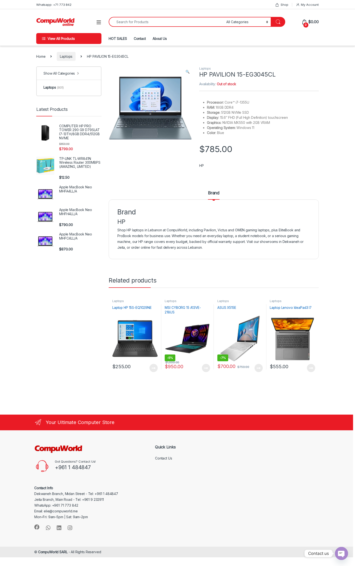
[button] (187, 72)
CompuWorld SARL (53, 552)
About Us (160, 38)
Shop (284, 5)
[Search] (278, 22)
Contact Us (163, 458)
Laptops (66, 56)
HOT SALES (118, 38)
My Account (310, 5)
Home (40, 56)
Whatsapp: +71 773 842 (53, 5)
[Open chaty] (341, 553)
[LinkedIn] (59, 528)
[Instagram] (70, 528)
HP (201, 165)
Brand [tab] (214, 193)
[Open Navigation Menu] (98, 22)
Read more (153, 368)
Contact (140, 38)
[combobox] (166, 22)
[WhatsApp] (48, 528)
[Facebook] (37, 527)
